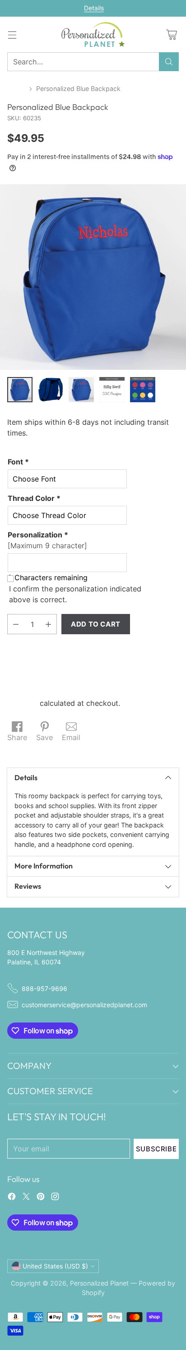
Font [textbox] (18, 461)
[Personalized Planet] (93, 34)
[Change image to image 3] (81, 389)
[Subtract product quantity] (16, 624)
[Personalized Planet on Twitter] (26, 1198)
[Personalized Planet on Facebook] (11, 1198)
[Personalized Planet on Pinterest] (40, 1198)
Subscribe (156, 1149)
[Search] (169, 61)
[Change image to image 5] (142, 389)
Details (94, 8)
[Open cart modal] (171, 34)
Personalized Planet (99, 1283)
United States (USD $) (55, 1266)
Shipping (22, 703)
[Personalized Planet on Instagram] (55, 1198)
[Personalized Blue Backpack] (93, 277)
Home (16, 88)
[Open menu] (12, 34)
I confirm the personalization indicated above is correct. (75, 594)
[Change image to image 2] (50, 389)
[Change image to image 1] (20, 389)
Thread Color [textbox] (34, 498)
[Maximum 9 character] (47, 540)
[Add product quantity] (48, 624)
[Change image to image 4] (112, 389)
